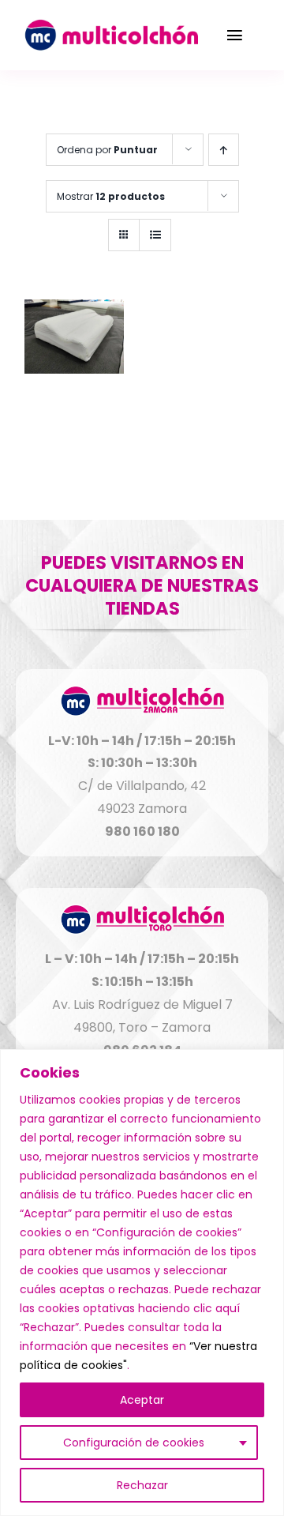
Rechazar (142, 1485)
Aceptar (142, 1400)
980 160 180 (142, 831)
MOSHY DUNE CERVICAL (73, 412)
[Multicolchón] (111, 25)
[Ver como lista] (155, 235)
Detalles (74, 338)
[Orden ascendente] (223, 150)
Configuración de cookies (133, 1442)
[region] (142, 1282)
